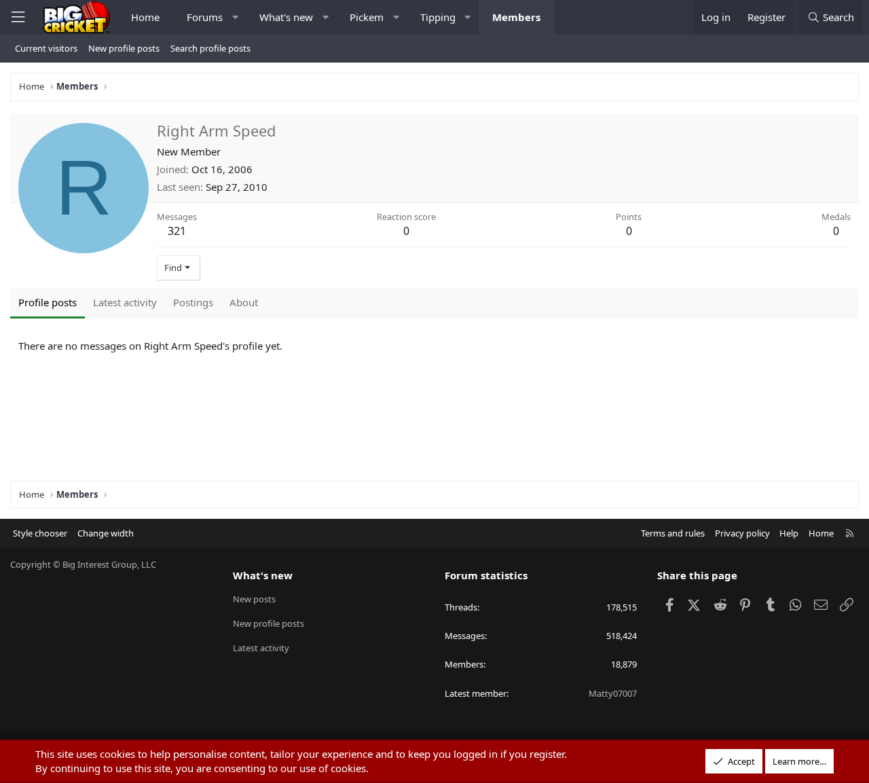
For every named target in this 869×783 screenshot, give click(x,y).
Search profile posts (210, 48)
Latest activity (261, 648)
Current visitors (46, 48)
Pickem (367, 17)
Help (788, 533)
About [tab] (243, 302)
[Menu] (18, 17)
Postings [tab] (193, 302)
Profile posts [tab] (47, 302)
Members (516, 17)
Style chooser (40, 533)
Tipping (438, 17)
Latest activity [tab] (125, 302)
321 (177, 230)
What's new (286, 17)
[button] (235, 17)
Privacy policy (742, 533)
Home (145, 17)
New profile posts (124, 48)
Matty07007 (613, 693)
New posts (254, 599)
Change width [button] (105, 533)
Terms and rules (673, 533)
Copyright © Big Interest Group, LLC (83, 564)
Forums (205, 17)
